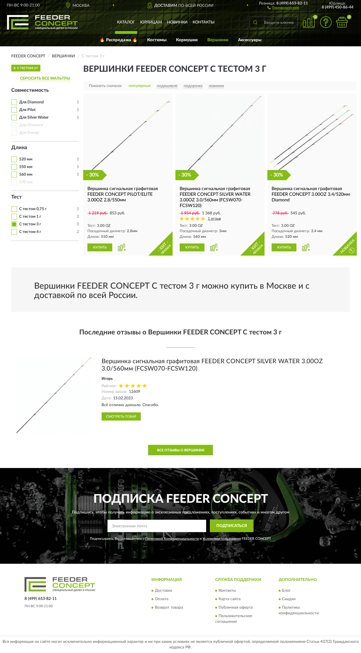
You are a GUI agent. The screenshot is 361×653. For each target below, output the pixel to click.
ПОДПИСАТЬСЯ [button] (231, 526)
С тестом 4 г (30, 232)
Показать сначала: (105, 86)
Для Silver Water (34, 117)
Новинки (177, 22)
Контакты (204, 22)
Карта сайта (230, 599)
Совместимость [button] (30, 90)
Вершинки (217, 40)
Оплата (161, 599)
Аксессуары (249, 40)
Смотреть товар (121, 416)
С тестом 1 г (30, 217)
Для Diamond (31, 102)
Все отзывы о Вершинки (180, 450)
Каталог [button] (126, 22)
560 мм (25, 175)
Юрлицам (151, 22)
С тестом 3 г (30, 224)
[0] (342, 22)
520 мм (25, 159)
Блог (286, 591)
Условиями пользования (221, 538)
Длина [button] (19, 147)
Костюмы (156, 40)
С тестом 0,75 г (33, 209)
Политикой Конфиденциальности (172, 538)
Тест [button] (16, 197)
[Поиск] (255, 22)
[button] (283, 7)
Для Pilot (27, 110)
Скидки (289, 599)
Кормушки (187, 40)
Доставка (163, 591)
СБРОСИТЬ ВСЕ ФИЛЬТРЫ (45, 78)
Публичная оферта (236, 608)
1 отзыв (214, 219)
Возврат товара (169, 608)
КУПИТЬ (100, 247)
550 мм (25, 167)
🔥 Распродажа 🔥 (119, 40)
